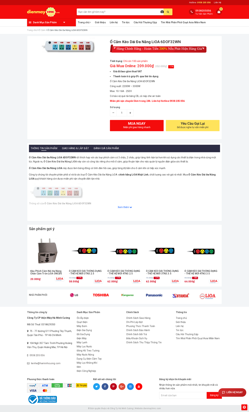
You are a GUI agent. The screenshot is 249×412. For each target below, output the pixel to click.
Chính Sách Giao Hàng (138, 318)
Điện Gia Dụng (84, 330)
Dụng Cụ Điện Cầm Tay (89, 358)
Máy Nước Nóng (85, 354)
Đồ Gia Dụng (83, 334)
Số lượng (115, 107)
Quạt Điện (82, 322)
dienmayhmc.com (152, 408)
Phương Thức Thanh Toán (140, 326)
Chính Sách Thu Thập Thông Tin (144, 342)
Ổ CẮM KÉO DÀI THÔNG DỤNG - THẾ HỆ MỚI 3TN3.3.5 (162, 272)
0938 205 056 (37, 355)
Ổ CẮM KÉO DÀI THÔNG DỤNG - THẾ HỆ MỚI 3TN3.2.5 (85, 272)
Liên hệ (114, 22)
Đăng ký (214, 395)
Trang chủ (84, 22)
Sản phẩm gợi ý (42, 229)
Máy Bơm (82, 326)
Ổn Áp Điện (83, 318)
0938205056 (203, 10)
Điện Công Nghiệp (86, 371)
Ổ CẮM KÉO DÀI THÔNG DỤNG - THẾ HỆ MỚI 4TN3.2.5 (123, 272)
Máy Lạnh (82, 342)
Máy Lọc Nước (84, 346)
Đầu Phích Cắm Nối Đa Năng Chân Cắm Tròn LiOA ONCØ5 (46, 272)
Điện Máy (82, 338)
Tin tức (126, 22)
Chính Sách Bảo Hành (138, 330)
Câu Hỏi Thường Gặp (145, 22)
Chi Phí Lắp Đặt (134, 322)
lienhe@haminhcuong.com (46, 363)
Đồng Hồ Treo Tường (88, 350)
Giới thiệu (100, 22)
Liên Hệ (217, 2)
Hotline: (200, 2)
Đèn (79, 367)
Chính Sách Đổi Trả (136, 334)
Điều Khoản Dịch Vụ (136, 338)
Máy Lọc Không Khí (87, 362)
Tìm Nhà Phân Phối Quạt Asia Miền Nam (183, 22)
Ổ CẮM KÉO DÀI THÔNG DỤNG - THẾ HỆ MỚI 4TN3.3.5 (200, 272)
